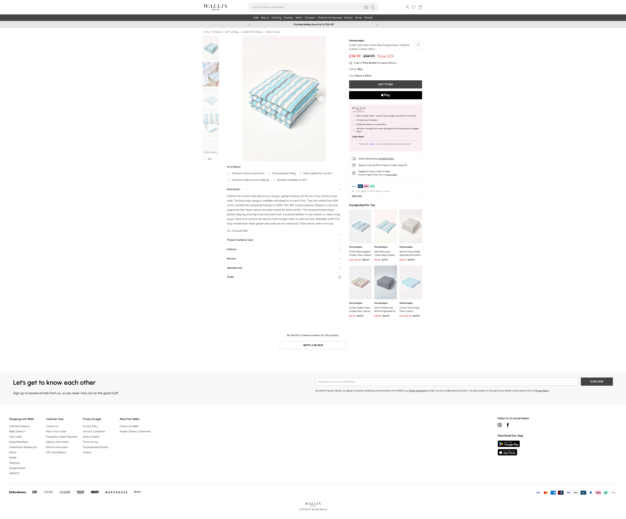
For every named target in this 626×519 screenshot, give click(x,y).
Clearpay (14, 462)
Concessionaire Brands (95, 447)
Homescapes (356, 40)
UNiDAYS (14, 473)
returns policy (391, 175)
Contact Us (52, 426)
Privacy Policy (90, 426)
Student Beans (17, 468)
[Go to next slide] (321, 98)
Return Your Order (56, 431)
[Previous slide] (250, 24)
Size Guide (15, 436)
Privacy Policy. (542, 390)
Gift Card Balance (56, 452)
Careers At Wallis (129, 426)
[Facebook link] (508, 425)
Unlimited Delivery (19, 426)
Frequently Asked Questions (62, 436)
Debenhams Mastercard (23, 447)
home (206, 32)
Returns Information (57, 447)
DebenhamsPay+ (18, 441)
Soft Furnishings (232, 32)
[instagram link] (500, 425)
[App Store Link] (509, 448)
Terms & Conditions (94, 431)
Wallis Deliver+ (17, 431)
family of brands (417, 390)
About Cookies (91, 436)
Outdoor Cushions (273, 32)
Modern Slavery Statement (135, 431)
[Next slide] (376, 24)
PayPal (12, 457)
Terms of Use (90, 441)
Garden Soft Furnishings (252, 32)
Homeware (217, 32)
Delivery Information (57, 441)
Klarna (12, 452)
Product (87, 452)
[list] (284, 99)
